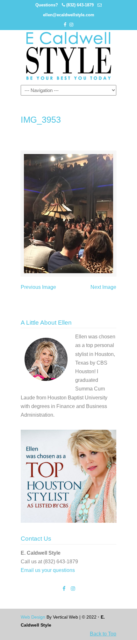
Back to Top (103, 633)
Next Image (103, 287)
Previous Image (38, 287)
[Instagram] (71, 24)
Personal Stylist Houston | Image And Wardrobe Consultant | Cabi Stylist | (68, 56)
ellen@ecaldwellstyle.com (68, 14)
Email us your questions (48, 570)
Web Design (33, 617)
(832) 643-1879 (80, 5)
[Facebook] (65, 24)
